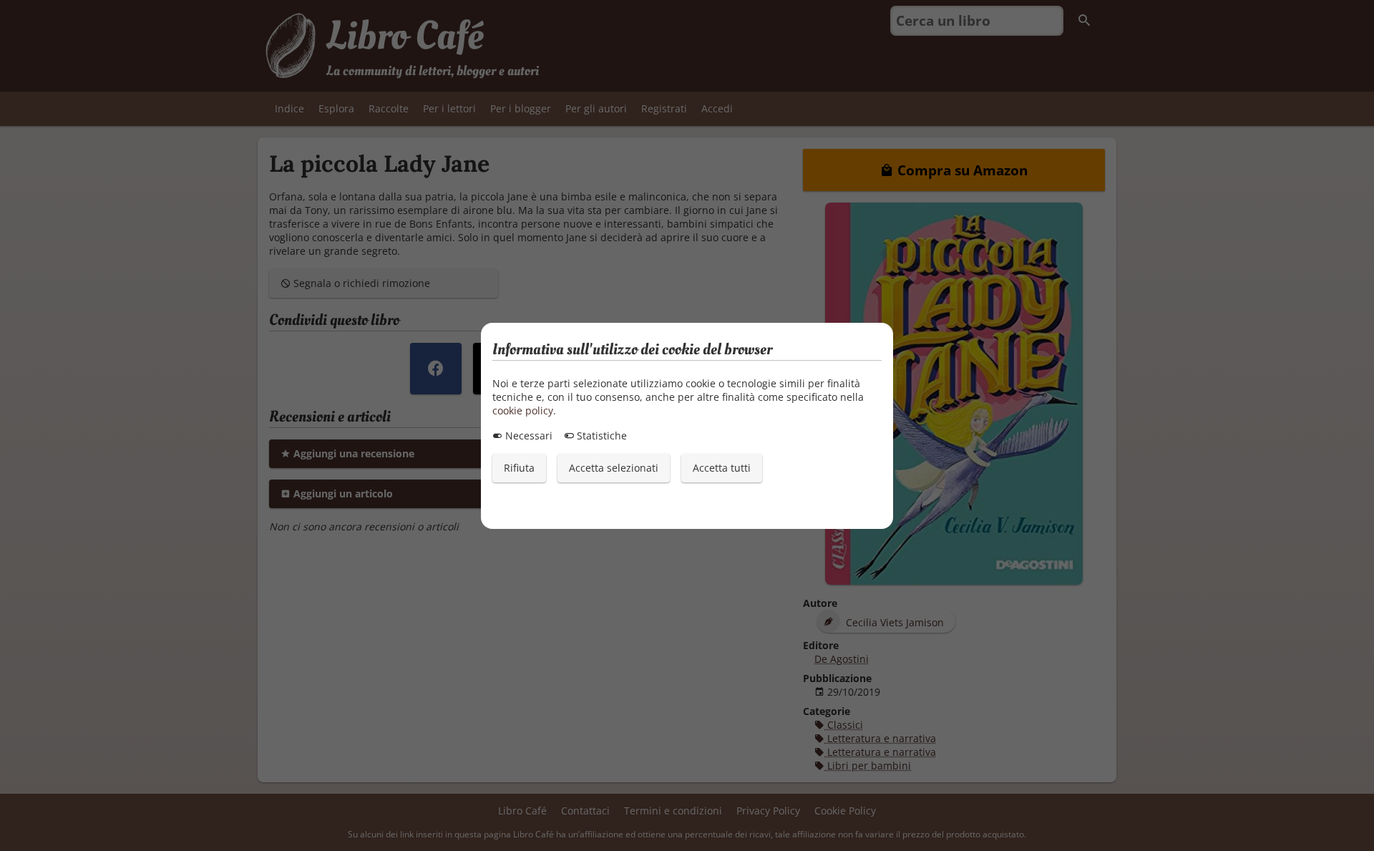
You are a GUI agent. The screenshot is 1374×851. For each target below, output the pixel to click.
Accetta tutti (722, 468)
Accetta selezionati (613, 468)
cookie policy (522, 410)
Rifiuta (519, 468)
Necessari (527, 435)
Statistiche (600, 435)
